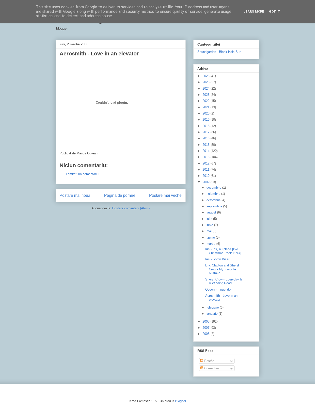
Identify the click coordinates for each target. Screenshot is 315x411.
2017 (206, 132)
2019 (206, 119)
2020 (206, 113)
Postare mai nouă (75, 195)
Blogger (180, 401)
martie (211, 244)
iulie (209, 219)
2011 (206, 169)
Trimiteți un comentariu (82, 174)
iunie (210, 225)
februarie (213, 307)
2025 (206, 82)
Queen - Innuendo (218, 289)
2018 (206, 126)
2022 (206, 101)
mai (209, 231)
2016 (206, 138)
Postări (208, 361)
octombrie (213, 200)
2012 (206, 163)
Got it (274, 11)
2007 (206, 327)
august (211, 212)
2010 (206, 176)
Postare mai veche (165, 195)
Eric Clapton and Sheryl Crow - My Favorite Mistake (222, 269)
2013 (206, 157)
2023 (206, 95)
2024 (206, 88)
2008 (206, 321)
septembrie (214, 206)
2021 (206, 107)
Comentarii (211, 368)
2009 (206, 182)
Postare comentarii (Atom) (131, 208)
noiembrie (213, 194)
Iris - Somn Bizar (217, 259)
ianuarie (212, 313)
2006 (206, 334)
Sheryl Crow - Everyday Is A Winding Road (224, 281)
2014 (206, 151)
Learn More (254, 11)
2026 (206, 76)
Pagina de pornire (119, 195)
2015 (206, 145)
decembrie (214, 187)
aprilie (211, 237)
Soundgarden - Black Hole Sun (219, 52)
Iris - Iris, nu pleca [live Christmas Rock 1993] (223, 251)
